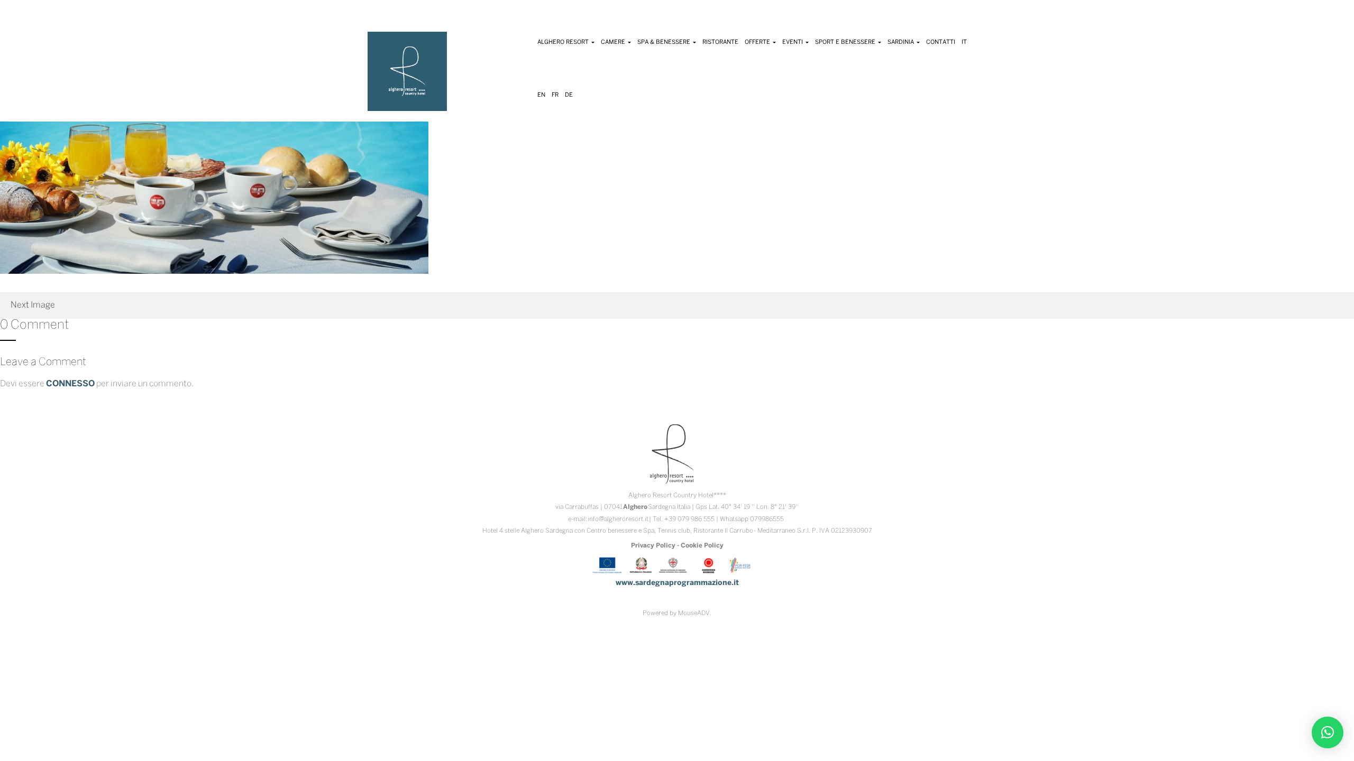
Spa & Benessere (664, 42)
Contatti (940, 42)
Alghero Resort (563, 42)
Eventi (793, 42)
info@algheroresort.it (618, 519)
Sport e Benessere (846, 42)
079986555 (767, 519)
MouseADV (694, 613)
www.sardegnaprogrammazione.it (677, 583)
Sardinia (902, 42)
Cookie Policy (702, 546)
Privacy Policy (653, 546)
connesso (70, 384)
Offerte (758, 42)
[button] (1327, 732)
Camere (614, 42)
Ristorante (720, 42)
